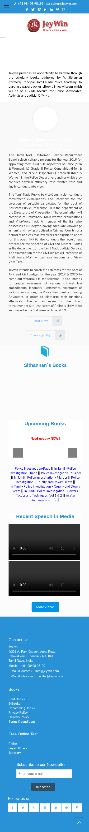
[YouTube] (45, 9)
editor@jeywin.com (64, 3)
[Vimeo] (39, 9)
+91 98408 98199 (31, 3)
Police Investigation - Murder (61, 473)
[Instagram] (63, 9)
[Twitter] (32, 9)
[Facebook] (26, 9)
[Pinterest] (57, 9)
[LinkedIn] (51, 9)
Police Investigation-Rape (33, 468)
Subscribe (43, 787)
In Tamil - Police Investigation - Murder (40, 477)
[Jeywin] (47, 25)
